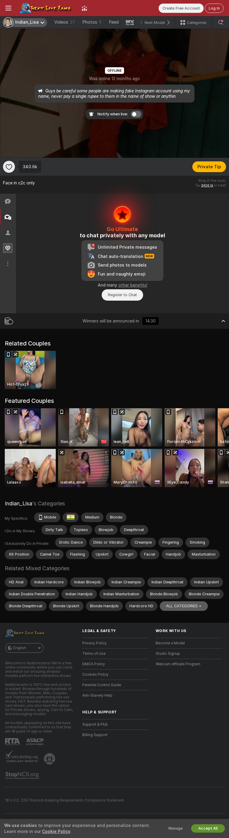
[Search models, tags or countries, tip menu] (220, 22)
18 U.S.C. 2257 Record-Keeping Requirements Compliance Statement (64, 800)
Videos (64, 22)
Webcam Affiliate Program (178, 664)
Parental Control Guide (101, 685)
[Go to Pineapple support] (50, 758)
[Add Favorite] (9, 167)
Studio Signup (168, 654)
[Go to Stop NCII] (22, 775)
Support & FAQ (95, 724)
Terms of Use (94, 654)
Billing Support (95, 735)
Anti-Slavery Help (97, 695)
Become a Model (170, 643)
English (19, 648)
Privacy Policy (94, 643)
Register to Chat (122, 295)
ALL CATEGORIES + (184, 606)
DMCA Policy (93, 664)
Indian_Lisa (18, 503)
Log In (214, 8)
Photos (92, 22)
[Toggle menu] (8, 8)
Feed (114, 22)
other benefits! (132, 285)
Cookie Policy (56, 831)
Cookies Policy (95, 674)
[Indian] (71, 517)
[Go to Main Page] (46, 8)
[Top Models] (84, 8)
